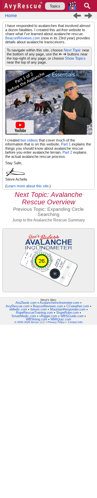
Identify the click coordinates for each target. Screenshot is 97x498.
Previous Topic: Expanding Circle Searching (48, 212)
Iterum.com (38, 309)
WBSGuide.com (72, 316)
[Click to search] (87, 5)
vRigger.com (48, 316)
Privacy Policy (56, 322)
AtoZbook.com (26, 303)
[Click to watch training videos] (72, 5)
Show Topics (75, 58)
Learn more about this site (27, 186)
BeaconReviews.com (22, 38)
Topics (55, 6)
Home (11, 15)
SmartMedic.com (23, 316)
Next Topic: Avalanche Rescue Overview (48, 198)
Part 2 (67, 152)
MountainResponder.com (68, 309)
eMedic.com (18, 309)
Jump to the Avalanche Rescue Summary (48, 220)
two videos (29, 140)
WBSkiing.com (36, 319)
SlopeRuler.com (67, 312)
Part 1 (66, 144)
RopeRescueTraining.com (34, 312)
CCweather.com (77, 306)
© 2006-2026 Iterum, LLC (29, 322)
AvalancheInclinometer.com (59, 303)
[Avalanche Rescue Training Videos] (49, 135)
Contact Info (75, 322)
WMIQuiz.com (60, 319)
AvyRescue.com (18, 306)
